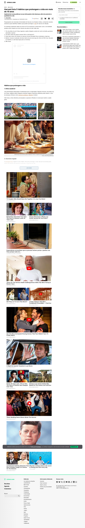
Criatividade (27, 494)
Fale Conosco (43, 483)
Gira (25, 506)
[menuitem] (12, 484)
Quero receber (68, 22)
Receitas (66, 2)
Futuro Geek (27, 503)
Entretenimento (27, 499)
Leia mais (29, 168)
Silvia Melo (8, 17)
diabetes (30, 95)
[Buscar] (19, 495)
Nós (25, 512)
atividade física (9, 161)
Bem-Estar (10, 7)
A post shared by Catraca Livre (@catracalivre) (29, 81)
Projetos (26, 516)
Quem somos (43, 484)
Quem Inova (27, 517)
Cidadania (26, 492)
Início (5, 7)
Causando (26, 490)
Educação (26, 497)
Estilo (25, 501)
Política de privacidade (46, 486)
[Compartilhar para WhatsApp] (41, 18)
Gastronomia (27, 505)
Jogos (25, 510)
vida (35, 23)
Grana (25, 508)
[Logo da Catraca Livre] (10, 2)
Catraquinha (27, 488)
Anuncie (74, 2)
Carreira (26, 486)
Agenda (59, 2)
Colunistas (7, 489)
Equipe (41, 488)
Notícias (26, 514)
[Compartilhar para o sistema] (52, 18)
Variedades (26, 519)
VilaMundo (26, 523)
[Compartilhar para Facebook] (49, 18)
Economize (26, 495)
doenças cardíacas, (23, 95)
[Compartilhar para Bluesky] (45, 18)
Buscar (6, 493)
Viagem (26, 521)
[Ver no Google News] (35, 18)
